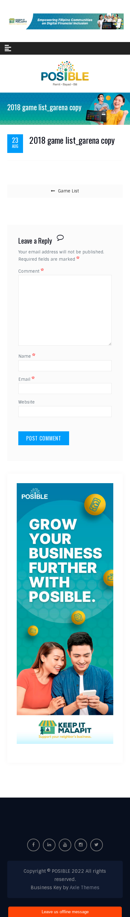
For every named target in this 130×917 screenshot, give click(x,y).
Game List (68, 191)
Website (26, 402)
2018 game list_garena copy (72, 140)
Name (26, 356)
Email (26, 379)
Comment (31, 271)
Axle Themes (84, 887)
